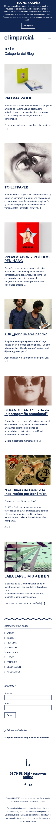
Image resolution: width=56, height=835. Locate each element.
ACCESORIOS (13, 672)
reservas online (35, 775)
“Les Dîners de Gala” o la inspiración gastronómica (25, 492)
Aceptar (28, 25)
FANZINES (12, 662)
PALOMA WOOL (18, 98)
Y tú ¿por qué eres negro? (25, 334)
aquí (27, 20)
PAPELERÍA (12, 652)
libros (36, 88)
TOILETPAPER (16, 187)
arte (20, 88)
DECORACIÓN (14, 667)
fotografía (27, 88)
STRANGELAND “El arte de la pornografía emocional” (26, 412)
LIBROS (10, 657)
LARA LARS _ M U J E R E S (26, 576)
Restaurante (34, 480)
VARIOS (10, 633)
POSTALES (12, 647)
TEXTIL (10, 638)
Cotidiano (27, 400)
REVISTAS (12, 643)
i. (28, 762)
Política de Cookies (37, 802)
